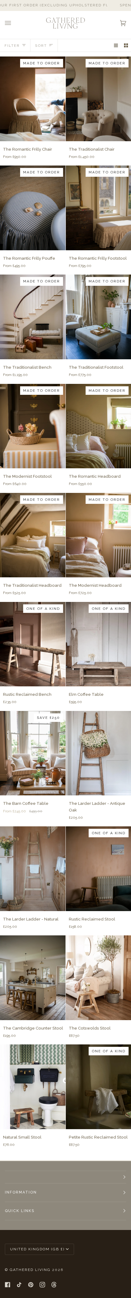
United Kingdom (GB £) (37, 1249)
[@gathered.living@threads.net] (54, 1284)
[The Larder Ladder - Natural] (33, 868)
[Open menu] (14, 23)
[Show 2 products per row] (126, 45)
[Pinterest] (31, 1284)
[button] (65, 1177)
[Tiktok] (19, 1284)
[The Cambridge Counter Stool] (33, 977)
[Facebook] (7, 1284)
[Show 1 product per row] (116, 45)
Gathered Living (30, 1270)
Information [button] (21, 1192)
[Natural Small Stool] (33, 1086)
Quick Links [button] (19, 1211)
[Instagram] (42, 1284)
